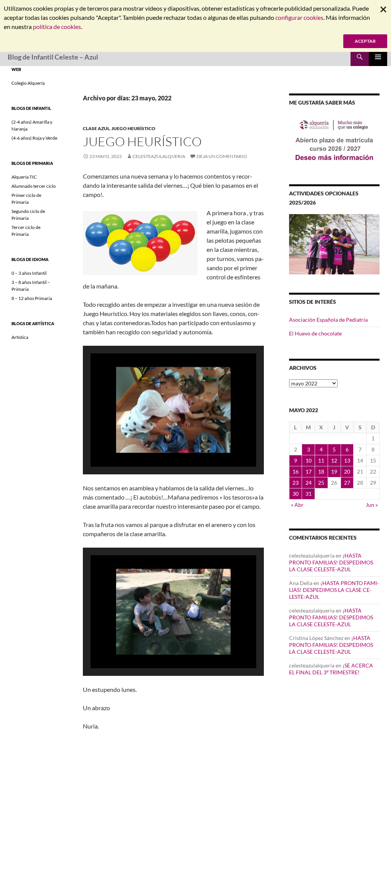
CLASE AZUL (96, 128)
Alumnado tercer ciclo (33, 186)
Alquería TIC (24, 177)
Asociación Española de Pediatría (328, 319)
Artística (19, 337)
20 (347, 471)
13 (347, 460)
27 (347, 482)
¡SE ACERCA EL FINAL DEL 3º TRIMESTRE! (331, 668)
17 (308, 471)
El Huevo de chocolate (315, 333)
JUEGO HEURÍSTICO (133, 128)
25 (321, 482)
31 (308, 493)
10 (308, 460)
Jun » (372, 504)
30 (295, 493)
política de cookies (57, 26)
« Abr (297, 504)
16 (295, 471)
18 (321, 471)
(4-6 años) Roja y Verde (34, 138)
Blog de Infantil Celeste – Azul (53, 57)
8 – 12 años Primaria (31, 298)
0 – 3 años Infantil (29, 273)
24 (308, 482)
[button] (156, 446)
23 (295, 482)
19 (334, 471)
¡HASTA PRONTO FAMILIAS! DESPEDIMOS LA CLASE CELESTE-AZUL (331, 562)
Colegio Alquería (28, 83)
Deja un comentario (222, 156)
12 (334, 460)
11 (321, 460)
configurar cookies (299, 17)
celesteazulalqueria (158, 156)
